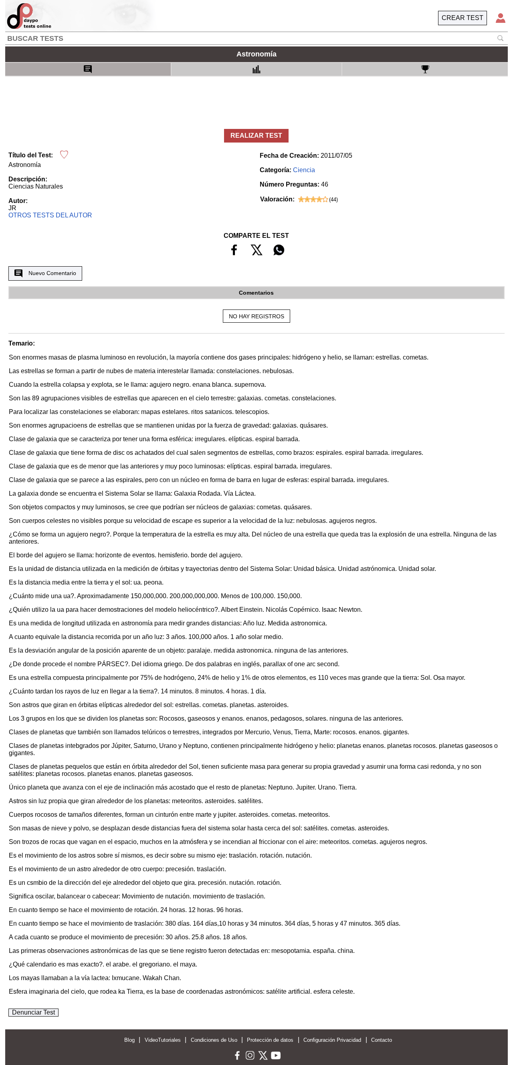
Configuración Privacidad (332, 1040)
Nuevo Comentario (52, 273)
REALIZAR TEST (256, 135)
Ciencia (304, 170)
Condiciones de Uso (214, 1040)
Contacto (381, 1040)
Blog (129, 1040)
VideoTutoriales (163, 1040)
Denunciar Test (33, 1012)
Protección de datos (270, 1040)
